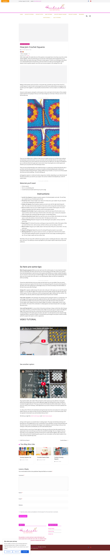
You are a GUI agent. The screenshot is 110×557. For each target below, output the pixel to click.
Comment (21, 475)
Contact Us (50, 534)
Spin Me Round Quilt (38, 1)
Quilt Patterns (57, 17)
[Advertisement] (43, 32)
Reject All (17, 551)
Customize (8, 551)
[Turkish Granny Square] (60, 448)
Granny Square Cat (25, 457)
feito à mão (29, 49)
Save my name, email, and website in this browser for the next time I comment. (39, 512)
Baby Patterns (48, 14)
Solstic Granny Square (47, 416)
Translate (27, 55)
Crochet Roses (63, 440)
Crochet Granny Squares (60, 14)
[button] (50, 18)
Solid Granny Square (25, 440)
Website (21, 505)
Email (20, 499)
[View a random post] (89, 16)
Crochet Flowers (72, 14)
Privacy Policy (51, 528)
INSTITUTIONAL (46, 17)
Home (21, 14)
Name (20, 492)
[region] (17, 546)
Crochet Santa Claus (43, 457)
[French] (21, 51)
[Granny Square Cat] (26, 448)
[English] (20, 51)
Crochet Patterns (29, 14)
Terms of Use (51, 531)
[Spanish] (23, 51)
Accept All (25, 551)
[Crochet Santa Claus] (43, 448)
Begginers (81, 14)
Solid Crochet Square (35, 416)
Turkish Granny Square (58, 458)
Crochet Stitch (39, 14)
